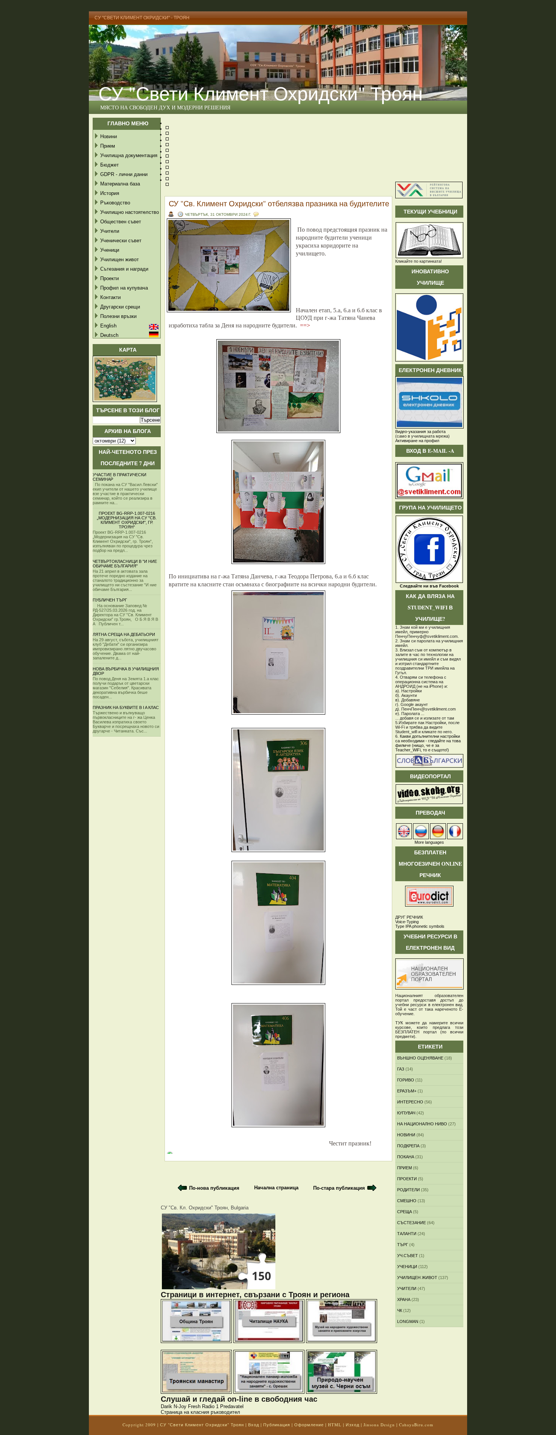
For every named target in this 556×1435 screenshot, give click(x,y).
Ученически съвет (120, 240)
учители (406, 1288)
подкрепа (408, 1146)
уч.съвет (407, 1255)
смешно (406, 1200)
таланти (406, 1233)
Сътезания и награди (124, 269)
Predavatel (232, 1406)
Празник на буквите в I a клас (126, 707)
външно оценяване (420, 1058)
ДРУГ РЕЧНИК (409, 917)
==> (305, 325)
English (108, 326)
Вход (253, 1424)
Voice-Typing (407, 921)
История (109, 193)
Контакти (110, 297)
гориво (405, 1080)
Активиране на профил (417, 440)
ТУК (399, 1023)
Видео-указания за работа (420, 431)
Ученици (109, 250)
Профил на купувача (124, 288)
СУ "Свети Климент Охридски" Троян (260, 93)
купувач (406, 1113)
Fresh (194, 1406)
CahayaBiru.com (416, 1424)
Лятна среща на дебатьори (124, 634)
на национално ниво (422, 1124)
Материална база (120, 184)
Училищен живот (119, 259)
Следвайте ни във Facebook (429, 586)
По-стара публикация (339, 1188)
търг (402, 1244)
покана (405, 1157)
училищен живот (417, 1277)
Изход (352, 1424)
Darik (166, 1406)
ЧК (399, 1310)
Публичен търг (110, 600)
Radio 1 (210, 1406)
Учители (109, 231)
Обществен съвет (120, 221)
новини (406, 1135)
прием (404, 1167)
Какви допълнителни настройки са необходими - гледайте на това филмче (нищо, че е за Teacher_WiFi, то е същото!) (428, 743)
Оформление (309, 1424)
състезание (411, 1222)
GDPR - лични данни (124, 174)
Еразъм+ (406, 1091)
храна (403, 1299)
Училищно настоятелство (129, 212)
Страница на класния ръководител (200, 1412)
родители (408, 1189)
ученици (407, 1266)
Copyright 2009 (139, 1424)
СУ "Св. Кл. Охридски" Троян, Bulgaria (204, 1208)
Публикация (276, 1424)
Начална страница (276, 1187)
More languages (429, 842)
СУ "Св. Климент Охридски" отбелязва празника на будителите (279, 203)
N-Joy (180, 1406)
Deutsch (109, 335)
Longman (407, 1321)
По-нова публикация (214, 1188)
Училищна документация (128, 155)
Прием (107, 146)
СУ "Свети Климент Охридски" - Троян (142, 17)
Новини (108, 136)
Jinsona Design (379, 1424)
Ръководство (115, 203)
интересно (410, 1102)
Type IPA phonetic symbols (419, 926)
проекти (407, 1178)
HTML (335, 1424)
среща (404, 1211)
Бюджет (109, 165)
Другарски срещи (120, 307)
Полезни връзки (118, 316)
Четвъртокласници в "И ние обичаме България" (125, 563)
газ (400, 1069)
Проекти (109, 278)
